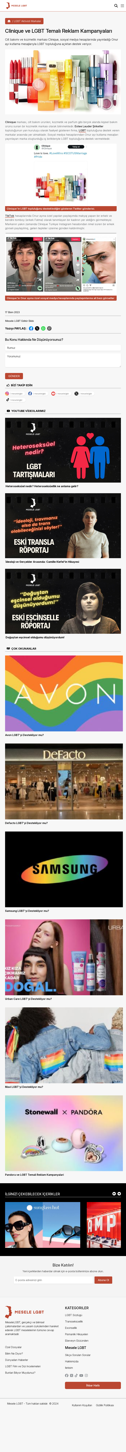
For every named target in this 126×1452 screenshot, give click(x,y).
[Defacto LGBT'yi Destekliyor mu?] (64, 781)
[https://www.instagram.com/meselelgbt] (86, 1375)
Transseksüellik (74, 1321)
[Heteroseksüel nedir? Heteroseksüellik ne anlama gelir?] (63, 450)
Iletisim (69, 1367)
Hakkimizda (71, 1361)
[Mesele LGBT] (16, 5)
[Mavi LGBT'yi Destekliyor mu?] (64, 1045)
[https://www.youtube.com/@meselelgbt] (81, 1375)
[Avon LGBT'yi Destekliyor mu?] (64, 693)
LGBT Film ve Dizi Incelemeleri (23, 1366)
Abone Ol (103, 1280)
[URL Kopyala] (49, 328)
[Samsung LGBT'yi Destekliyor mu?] (64, 869)
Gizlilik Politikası (105, 1405)
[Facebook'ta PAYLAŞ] (31, 328)
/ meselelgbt (16, 393)
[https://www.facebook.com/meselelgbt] (66, 1375)
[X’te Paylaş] (37, 328)
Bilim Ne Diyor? (14, 1353)
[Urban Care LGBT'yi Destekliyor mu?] (64, 957)
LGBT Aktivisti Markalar (27, 21)
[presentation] (114, 1194)
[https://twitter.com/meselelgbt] (71, 1375)
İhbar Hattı (93, 1385)
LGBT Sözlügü (73, 1315)
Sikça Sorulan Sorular (78, 1355)
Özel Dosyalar (13, 1347)
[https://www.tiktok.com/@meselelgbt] (76, 1375)
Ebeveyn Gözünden (76, 1340)
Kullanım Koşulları (82, 1405)
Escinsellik (71, 1327)
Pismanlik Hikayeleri (76, 1334)
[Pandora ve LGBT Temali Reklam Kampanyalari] (64, 1133)
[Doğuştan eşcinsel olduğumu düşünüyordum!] (63, 601)
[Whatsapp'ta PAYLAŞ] (43, 328)
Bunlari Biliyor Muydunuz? (20, 1372)
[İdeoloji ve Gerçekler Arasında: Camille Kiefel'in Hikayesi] (63, 525)
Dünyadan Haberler (16, 1360)
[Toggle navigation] (122, 6)
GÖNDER (14, 376)
